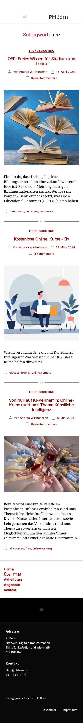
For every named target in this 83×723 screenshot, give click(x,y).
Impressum (70, 710)
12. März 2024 (65, 247)
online (36, 372)
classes (14, 372)
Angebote (12, 585)
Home (9, 569)
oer (27, 211)
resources (46, 211)
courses (18, 548)
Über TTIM (12, 574)
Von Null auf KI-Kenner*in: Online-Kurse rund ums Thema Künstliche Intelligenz (41, 405)
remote (46, 372)
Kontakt (10, 590)
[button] (24, 17)
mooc (20, 211)
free (12, 211)
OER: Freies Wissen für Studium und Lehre (41, 61)
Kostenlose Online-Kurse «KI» (41, 238)
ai (10, 548)
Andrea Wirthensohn (33, 71)
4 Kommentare (44, 253)
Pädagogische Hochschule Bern (26, 698)
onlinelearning (42, 548)
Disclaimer (49, 710)
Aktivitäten (13, 580)
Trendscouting (41, 50)
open (34, 211)
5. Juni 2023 (65, 418)
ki (29, 372)
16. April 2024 (65, 71)
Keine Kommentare (44, 78)
